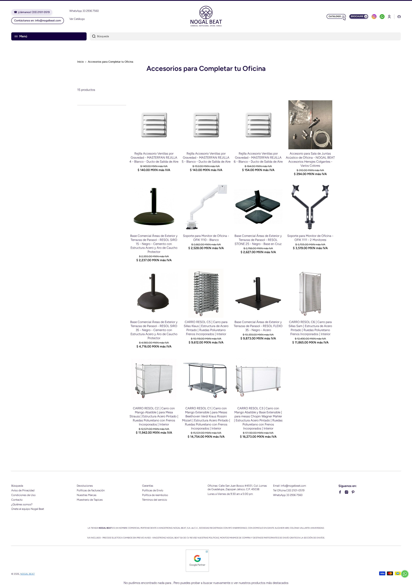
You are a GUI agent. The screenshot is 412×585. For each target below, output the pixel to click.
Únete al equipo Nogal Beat (27, 508)
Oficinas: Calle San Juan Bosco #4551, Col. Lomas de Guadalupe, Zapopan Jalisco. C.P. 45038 (237, 487)
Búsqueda (17, 485)
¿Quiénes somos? (21, 504)
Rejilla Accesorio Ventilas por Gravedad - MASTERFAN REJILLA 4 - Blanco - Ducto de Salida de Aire (153, 157)
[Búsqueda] (92, 36)
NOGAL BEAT (27, 573)
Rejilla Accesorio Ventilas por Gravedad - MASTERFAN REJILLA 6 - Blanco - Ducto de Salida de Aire (258, 157)
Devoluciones (85, 485)
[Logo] (206, 16)
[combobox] (245, 36)
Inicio (80, 61)
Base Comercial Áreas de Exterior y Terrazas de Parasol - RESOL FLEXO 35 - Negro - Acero (258, 326)
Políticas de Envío (152, 490)
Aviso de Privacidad (22, 490)
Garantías (147, 485)
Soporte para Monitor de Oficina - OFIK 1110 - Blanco (206, 238)
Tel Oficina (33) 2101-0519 (288, 490)
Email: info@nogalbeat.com (289, 485)
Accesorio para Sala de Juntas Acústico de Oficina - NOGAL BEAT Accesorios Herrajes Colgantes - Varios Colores (310, 159)
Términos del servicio (154, 499)
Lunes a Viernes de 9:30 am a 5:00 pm (230, 493)
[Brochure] (358, 16)
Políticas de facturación (91, 490)
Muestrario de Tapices (90, 499)
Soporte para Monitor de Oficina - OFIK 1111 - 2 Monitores (310, 238)
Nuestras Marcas (86, 495)
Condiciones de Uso (23, 495)
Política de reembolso (155, 495)
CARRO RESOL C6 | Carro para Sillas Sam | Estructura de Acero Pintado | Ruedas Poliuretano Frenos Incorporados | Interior (310, 328)
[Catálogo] (336, 16)
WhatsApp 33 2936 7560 (288, 495)
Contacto (17, 499)
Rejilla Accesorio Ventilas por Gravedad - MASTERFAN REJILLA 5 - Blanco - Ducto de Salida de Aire (206, 157)
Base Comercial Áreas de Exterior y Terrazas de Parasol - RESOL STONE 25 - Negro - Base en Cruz (258, 240)
